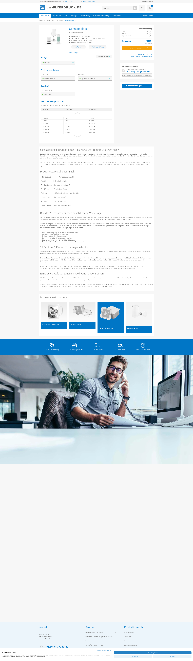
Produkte (44, 15)
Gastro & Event (51, 20)
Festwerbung (85, 15)
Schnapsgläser (70, 20)
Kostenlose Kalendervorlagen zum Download (99, 637)
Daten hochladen (135, 48)
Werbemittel (116, 15)
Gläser (61, 20)
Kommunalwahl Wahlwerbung (94, 633)
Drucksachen (128, 637)
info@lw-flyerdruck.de (89, 1)
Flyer (66, 15)
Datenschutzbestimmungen (103, 650)
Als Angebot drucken (145, 54)
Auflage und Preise (98, 47)
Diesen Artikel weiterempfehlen (141, 57)
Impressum (150, 1)
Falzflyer (74, 15)
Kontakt (144, 1)
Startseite (42, 20)
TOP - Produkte (128, 633)
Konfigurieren (79, 47)
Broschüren (57, 15)
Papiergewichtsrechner (92, 641)
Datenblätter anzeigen (134, 86)
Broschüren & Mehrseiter (132, 641)
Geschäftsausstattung (101, 15)
